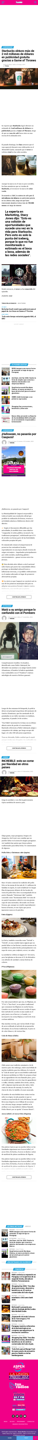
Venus (7, 66)
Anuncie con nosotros (20, 1424)
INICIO (5, 1421)
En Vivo (12, 1421)
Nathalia (12, 443)
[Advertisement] (19, 26)
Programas (21, 1421)
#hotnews (22, 303)
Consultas (30, 1421)
